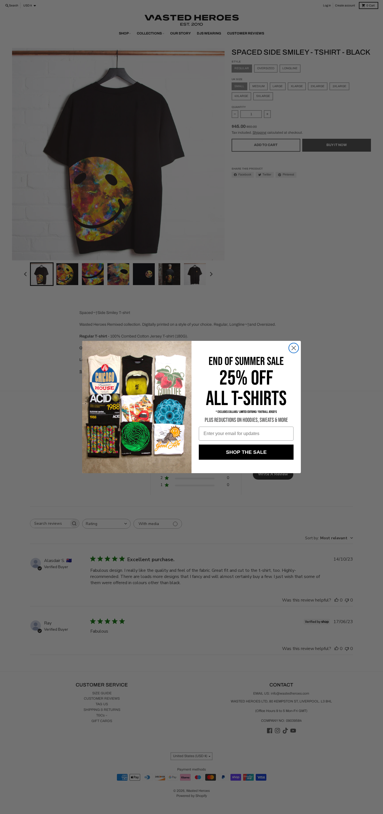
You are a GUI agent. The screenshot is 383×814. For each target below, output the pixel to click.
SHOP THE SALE (246, 452)
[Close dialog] (294, 348)
